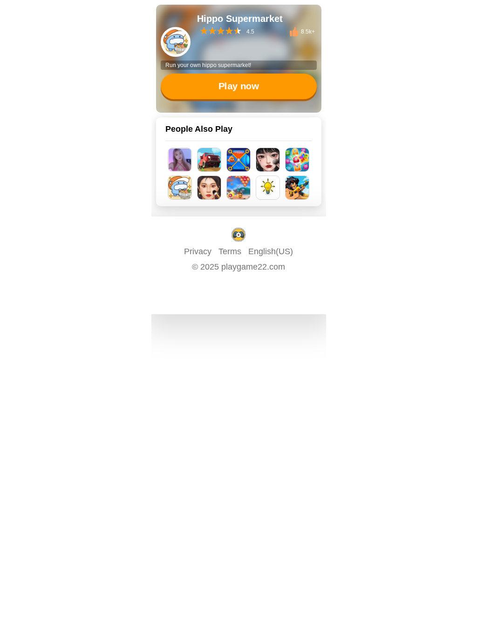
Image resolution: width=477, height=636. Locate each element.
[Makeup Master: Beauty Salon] (209, 187)
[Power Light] (268, 187)
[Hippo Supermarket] (180, 187)
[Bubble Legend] (238, 187)
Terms (229, 251)
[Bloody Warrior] (297, 187)
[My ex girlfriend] (180, 160)
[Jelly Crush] (297, 160)
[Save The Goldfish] (238, 160)
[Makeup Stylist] (268, 160)
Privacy (197, 251)
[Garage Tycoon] (209, 160)
